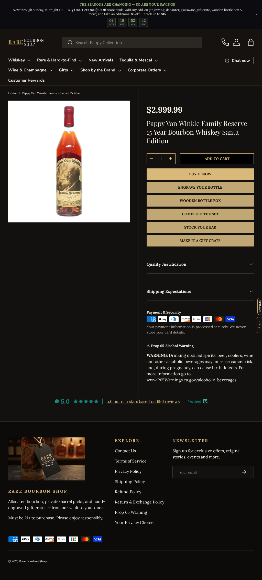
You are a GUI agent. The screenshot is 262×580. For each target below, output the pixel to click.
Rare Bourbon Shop (33, 561)
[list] (69, 161)
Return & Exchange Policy (139, 501)
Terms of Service (131, 461)
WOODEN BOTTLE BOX (200, 200)
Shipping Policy (130, 481)
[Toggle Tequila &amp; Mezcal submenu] (156, 60)
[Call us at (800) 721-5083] (225, 42)
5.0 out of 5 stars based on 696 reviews (143, 401)
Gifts (63, 70)
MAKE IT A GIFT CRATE (200, 240)
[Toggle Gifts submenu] (72, 70)
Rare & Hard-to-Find (56, 60)
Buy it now (200, 174)
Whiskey (16, 60)
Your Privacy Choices (135, 522)
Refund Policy (128, 491)
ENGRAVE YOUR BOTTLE (200, 187)
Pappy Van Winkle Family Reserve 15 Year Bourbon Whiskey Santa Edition (52, 93)
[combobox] (132, 42)
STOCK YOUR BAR (200, 227)
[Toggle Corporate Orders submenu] (165, 70)
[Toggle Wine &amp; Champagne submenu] (51, 70)
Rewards (260, 306)
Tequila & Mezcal (135, 60)
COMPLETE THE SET (200, 214)
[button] (250, 42)
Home (12, 93)
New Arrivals (101, 60)
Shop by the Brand (97, 70)
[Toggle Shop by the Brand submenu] (119, 70)
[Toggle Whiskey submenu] (29, 60)
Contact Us (125, 450)
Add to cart (217, 158)
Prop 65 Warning (131, 512)
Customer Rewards (26, 80)
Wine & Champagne (27, 70)
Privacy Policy (128, 471)
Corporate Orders (144, 70)
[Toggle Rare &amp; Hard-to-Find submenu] (80, 60)
